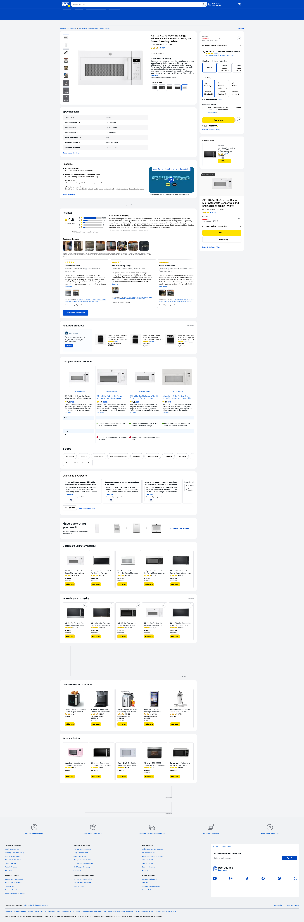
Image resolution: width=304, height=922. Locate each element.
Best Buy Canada (293, 905)
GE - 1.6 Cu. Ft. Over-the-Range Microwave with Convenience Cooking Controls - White (109, 397)
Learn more (223, 870)
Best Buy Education (149, 863)
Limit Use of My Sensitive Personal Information (118, 911)
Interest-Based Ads (40, 911)
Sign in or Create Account (222, 846)
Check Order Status (12, 849)
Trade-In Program (11, 867)
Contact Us (77, 870)
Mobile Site (278, 905)
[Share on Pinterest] (279, 878)
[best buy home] (66, 4)
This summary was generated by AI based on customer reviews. (130, 230)
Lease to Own (9, 886)
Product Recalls (10, 863)
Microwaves (83, 28)
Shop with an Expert (81, 853)
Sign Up (290, 858)
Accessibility (8, 911)
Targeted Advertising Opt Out (144, 911)
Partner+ (145, 870)
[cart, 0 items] (239, 4)
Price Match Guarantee (13, 860)
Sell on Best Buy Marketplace (152, 849)
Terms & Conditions (226, 55)
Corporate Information (150, 879)
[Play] (171, 180)
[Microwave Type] (80, 142)
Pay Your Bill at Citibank (13, 883)
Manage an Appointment (82, 860)
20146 (219, 100)
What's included (212, 55)
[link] (75, 313)
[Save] (238, 120)
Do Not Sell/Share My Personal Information (89, 911)
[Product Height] (79, 122)
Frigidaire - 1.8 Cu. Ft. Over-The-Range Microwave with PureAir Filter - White (177, 397)
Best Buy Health (147, 860)
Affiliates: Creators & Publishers (153, 856)
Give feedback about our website (36, 905)
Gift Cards (8, 870)
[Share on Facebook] (263, 878)
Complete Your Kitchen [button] (179, 528)
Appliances (72, 28)
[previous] (152, 88)
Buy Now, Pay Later (11, 890)
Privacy (30, 911)
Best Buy (63, 28)
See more (154, 75)
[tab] (70, 456)
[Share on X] (295, 878)
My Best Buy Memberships (83, 879)
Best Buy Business (148, 867)
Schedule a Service (80, 856)
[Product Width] (78, 127)
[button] (214, 4)
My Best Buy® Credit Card (14, 879)
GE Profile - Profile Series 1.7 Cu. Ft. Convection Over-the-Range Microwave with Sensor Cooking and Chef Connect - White (144, 397)
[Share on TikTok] (247, 878)
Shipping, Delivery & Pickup (14, 853)
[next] (193, 88)
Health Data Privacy (68, 911)
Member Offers (79, 886)
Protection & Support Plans (83, 863)
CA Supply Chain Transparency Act (165, 911)
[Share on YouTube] (215, 878)
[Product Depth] (78, 132)
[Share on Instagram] (231, 878)
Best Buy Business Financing (15, 893)
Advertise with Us (148, 853)
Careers (145, 883)
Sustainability (147, 890)
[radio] (208, 88)
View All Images (79, 392)
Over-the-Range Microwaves (99, 28)
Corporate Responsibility (151, 886)
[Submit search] (204, 4)
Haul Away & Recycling (82, 867)
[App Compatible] (80, 137)
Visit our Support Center (82, 849)
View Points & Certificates (83, 883)
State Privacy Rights (54, 911)
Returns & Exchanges (12, 856)
